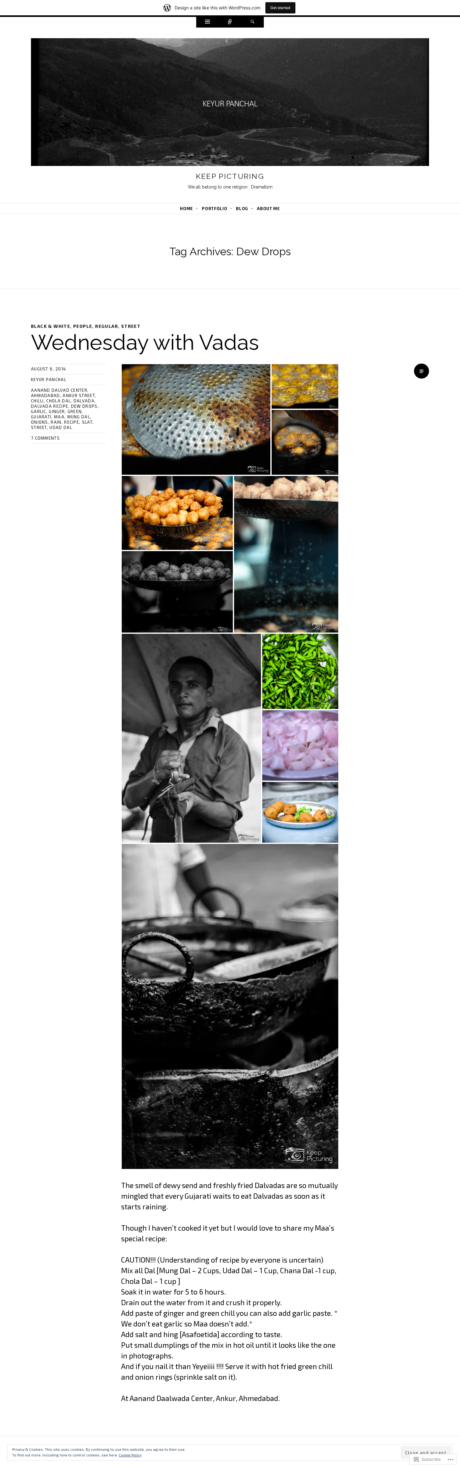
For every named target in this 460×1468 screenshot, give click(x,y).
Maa (59, 416)
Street (131, 326)
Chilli (37, 400)
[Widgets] (207, 22)
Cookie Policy (130, 1455)
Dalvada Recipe (49, 406)
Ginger (57, 411)
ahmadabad (45, 395)
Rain (56, 422)
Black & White (50, 326)
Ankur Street (79, 395)
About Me (268, 208)
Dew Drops (84, 406)
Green (75, 411)
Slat (87, 422)
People (82, 326)
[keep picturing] (230, 103)
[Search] (252, 22)
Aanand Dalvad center (59, 390)
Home (186, 208)
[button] (196, 419)
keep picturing (230, 176)
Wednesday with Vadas (145, 342)
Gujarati (41, 416)
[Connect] (230, 22)
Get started (280, 7)
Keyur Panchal (48, 379)
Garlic (38, 411)
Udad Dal (60, 427)
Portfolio (214, 208)
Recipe (71, 422)
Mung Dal (78, 416)
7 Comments (45, 438)
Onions (39, 422)
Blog (242, 208)
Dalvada (84, 400)
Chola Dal (58, 400)
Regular (106, 326)
